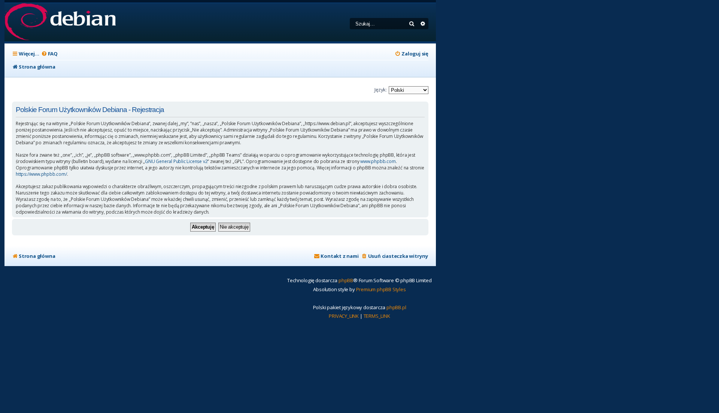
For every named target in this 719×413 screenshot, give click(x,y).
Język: (380, 89)
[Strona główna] (60, 22)
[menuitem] (49, 53)
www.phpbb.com (377, 162)
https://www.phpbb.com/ (41, 174)
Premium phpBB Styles (381, 289)
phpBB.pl (396, 307)
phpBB (346, 280)
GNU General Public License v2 (176, 162)
